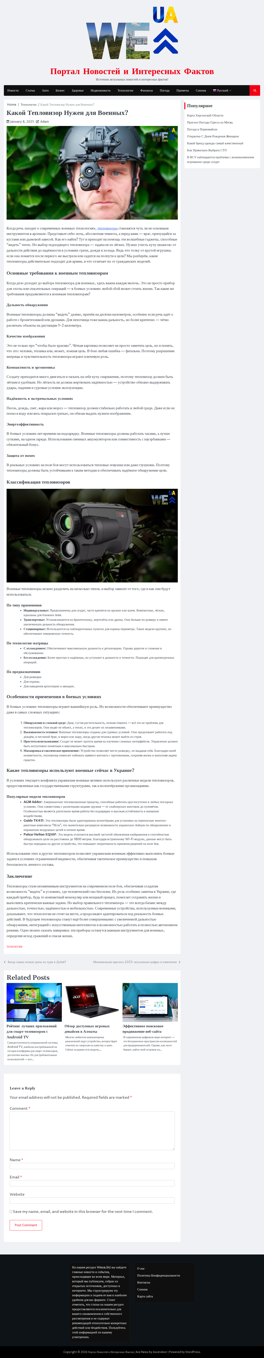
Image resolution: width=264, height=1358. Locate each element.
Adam (44, 122)
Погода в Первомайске (202, 129)
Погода (164, 90)
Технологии (125, 90)
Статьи (30, 90)
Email (16, 1177)
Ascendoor (160, 1352)
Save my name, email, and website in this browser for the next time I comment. (83, 1211)
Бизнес (60, 90)
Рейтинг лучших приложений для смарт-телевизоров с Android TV (32, 1032)
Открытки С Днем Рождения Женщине (213, 136)
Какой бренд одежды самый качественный (215, 143)
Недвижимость (101, 90)
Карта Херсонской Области (205, 115)
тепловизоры (107, 228)
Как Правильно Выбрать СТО (207, 150)
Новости (13, 90)
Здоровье (78, 90)
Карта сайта (145, 1296)
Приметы (182, 90)
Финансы (146, 90)
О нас (141, 1268)
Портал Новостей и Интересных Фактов (132, 70)
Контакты (143, 1282)
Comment (20, 1108)
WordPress (192, 1352)
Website (17, 1194)
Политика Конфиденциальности (158, 1275)
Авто (45, 90)
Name (16, 1160)
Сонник (201, 90)
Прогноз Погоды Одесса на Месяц (210, 122)
